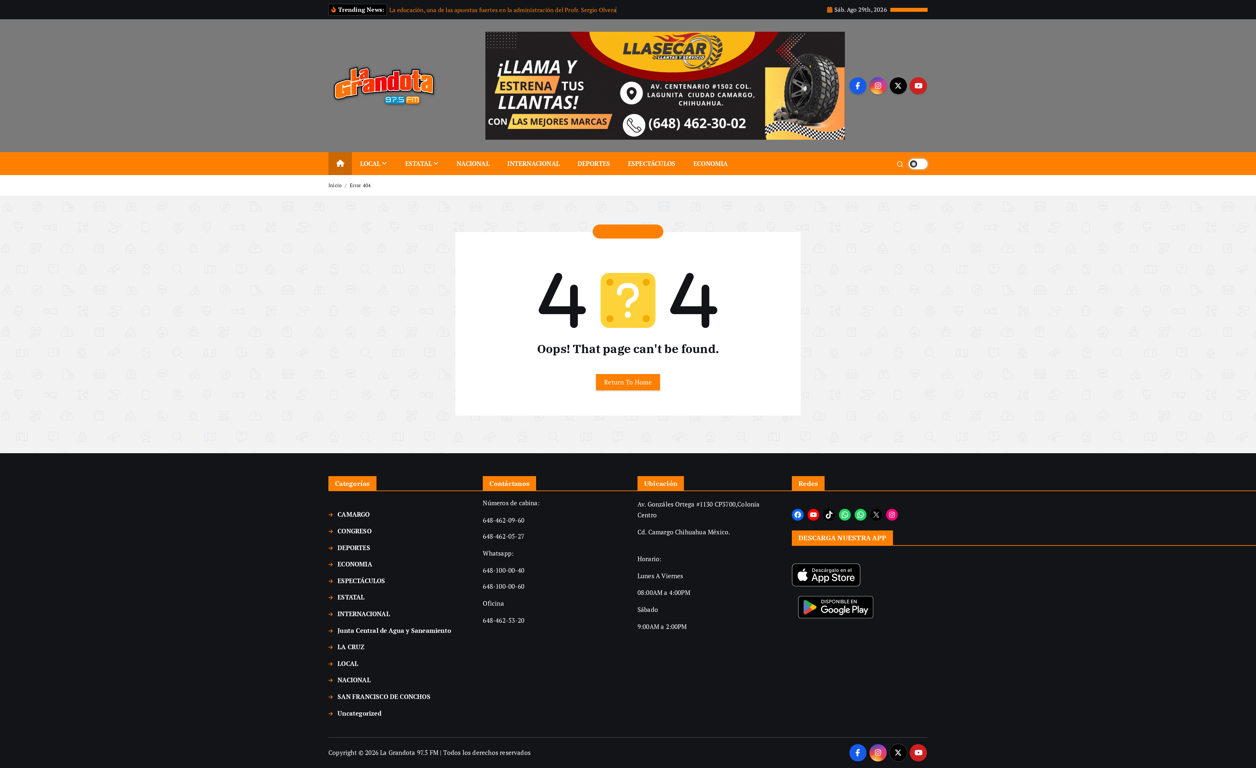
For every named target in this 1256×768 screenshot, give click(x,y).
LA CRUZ (351, 647)
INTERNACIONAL (533, 163)
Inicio (334, 185)
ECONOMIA (710, 163)
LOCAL (370, 163)
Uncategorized (359, 713)
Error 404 (360, 185)
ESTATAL (418, 163)
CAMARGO (354, 514)
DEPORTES (594, 163)
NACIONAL (473, 163)
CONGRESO (355, 531)
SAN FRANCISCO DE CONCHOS (384, 696)
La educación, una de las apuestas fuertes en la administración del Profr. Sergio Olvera (502, 10)
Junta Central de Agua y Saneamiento (394, 630)
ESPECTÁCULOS (651, 163)
